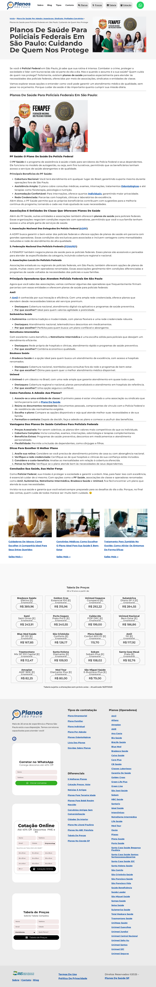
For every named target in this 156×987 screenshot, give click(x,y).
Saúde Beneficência (121, 888)
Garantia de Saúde (121, 773)
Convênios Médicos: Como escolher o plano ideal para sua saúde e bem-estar (77, 545)
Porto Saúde (117, 843)
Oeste (114, 830)
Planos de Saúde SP (117, 978)
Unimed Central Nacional (124, 936)
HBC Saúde (117, 799)
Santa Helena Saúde (121, 866)
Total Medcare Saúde (122, 914)
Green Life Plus (119, 782)
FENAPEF (70, 246)
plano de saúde (50, 402)
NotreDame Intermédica (124, 817)
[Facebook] (14, 739)
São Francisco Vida (121, 883)
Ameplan (116, 725)
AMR (113, 729)
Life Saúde (116, 821)
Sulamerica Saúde (120, 910)
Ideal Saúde (117, 808)
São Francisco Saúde (122, 879)
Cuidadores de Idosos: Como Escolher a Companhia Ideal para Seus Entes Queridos (28, 545)
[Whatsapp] (140, 5)
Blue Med (116, 747)
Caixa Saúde (117, 755)
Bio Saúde (116, 738)
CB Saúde (116, 764)
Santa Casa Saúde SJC (123, 861)
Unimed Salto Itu (120, 940)
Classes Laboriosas (121, 768)
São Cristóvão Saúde (122, 874)
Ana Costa (116, 733)
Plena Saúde (117, 839)
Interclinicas (117, 812)
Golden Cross (118, 777)
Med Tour (116, 826)
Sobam (115, 795)
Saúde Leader (118, 892)
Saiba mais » (16, 556)
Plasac (114, 834)
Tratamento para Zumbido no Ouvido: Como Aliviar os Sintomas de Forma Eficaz (124, 545)
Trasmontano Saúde (121, 918)
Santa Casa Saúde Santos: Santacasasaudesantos (124, 855)
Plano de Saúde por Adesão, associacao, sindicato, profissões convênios (50, 18)
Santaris (115, 804)
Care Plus (116, 760)
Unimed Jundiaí (119, 932)
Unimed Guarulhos (121, 927)
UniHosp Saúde (119, 923)
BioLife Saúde (118, 742)
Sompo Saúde (118, 901)
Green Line (117, 786)
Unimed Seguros (120, 953)
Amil (15, 297)
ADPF (83, 228)
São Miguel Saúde (120, 896)
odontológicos (130, 186)
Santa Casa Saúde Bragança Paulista (126, 849)
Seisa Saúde (117, 905)
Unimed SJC (117, 949)
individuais (95, 193)
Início (12, 18)
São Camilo (117, 870)
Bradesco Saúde (119, 751)
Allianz (114, 720)
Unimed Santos (119, 945)
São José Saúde (119, 790)
